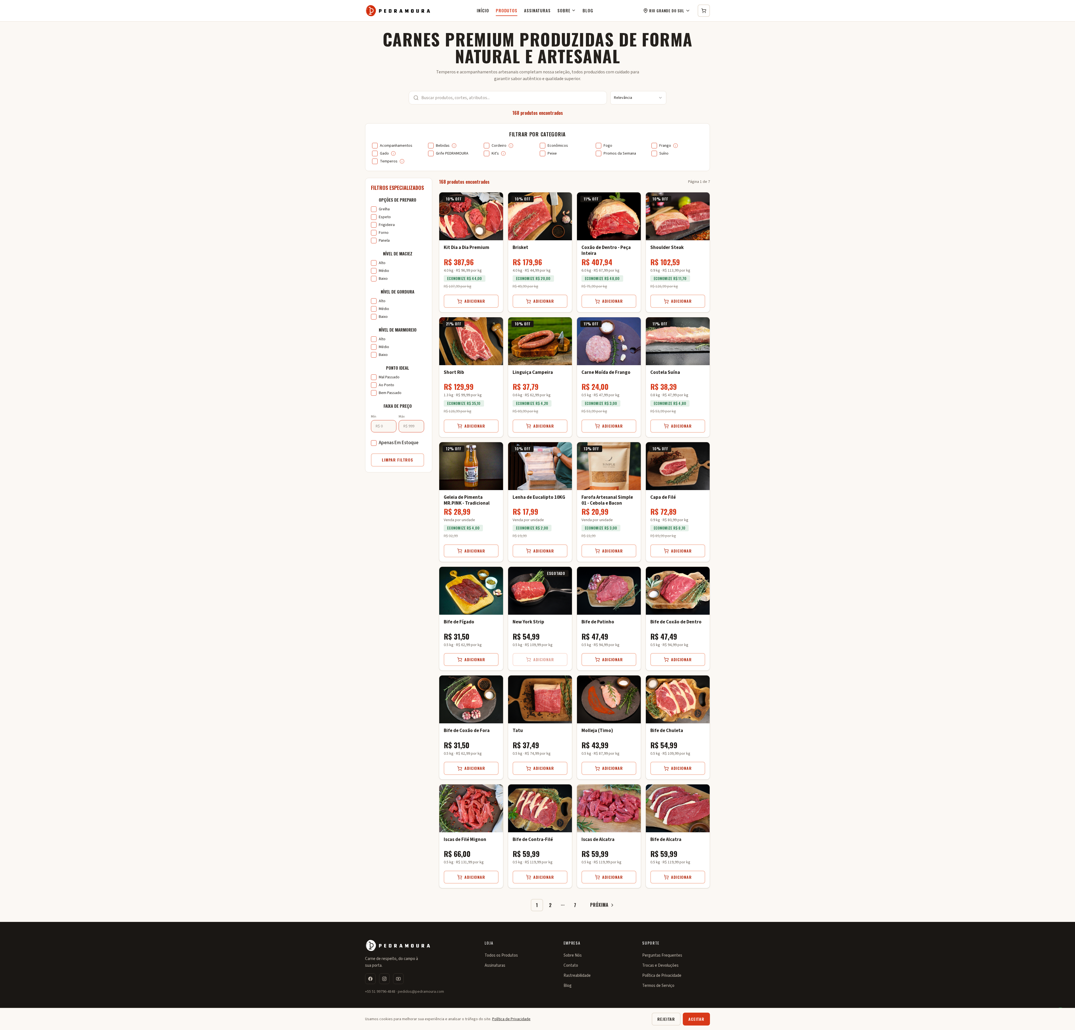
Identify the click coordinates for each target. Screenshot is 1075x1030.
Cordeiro (499, 145)
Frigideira (387, 225)
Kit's (495, 153)
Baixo (383, 278)
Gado (384, 153)
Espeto (385, 217)
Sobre (564, 10)
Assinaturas (537, 10)
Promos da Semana (620, 153)
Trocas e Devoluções (660, 965)
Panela (384, 240)
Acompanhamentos (396, 145)
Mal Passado (389, 377)
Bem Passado (390, 393)
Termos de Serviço (658, 986)
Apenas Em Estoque (399, 442)
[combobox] (638, 97)
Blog (588, 10)
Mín (373, 416)
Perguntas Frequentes (662, 955)
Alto (382, 263)
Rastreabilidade (577, 975)
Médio (384, 271)
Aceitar (696, 1019)
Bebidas (443, 145)
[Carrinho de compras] (704, 10)
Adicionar (474, 301)
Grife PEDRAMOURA (452, 153)
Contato (571, 965)
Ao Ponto (386, 385)
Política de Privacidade (661, 975)
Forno (384, 233)
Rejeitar (666, 1019)
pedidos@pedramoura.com (421, 991)
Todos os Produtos (501, 955)
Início (483, 10)
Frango (665, 145)
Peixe (552, 153)
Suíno (664, 153)
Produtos (506, 10)
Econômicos (558, 145)
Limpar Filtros (397, 460)
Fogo (608, 145)
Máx (402, 416)
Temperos (389, 161)
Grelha (384, 209)
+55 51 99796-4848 (380, 991)
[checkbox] (375, 145)
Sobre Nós (573, 955)
